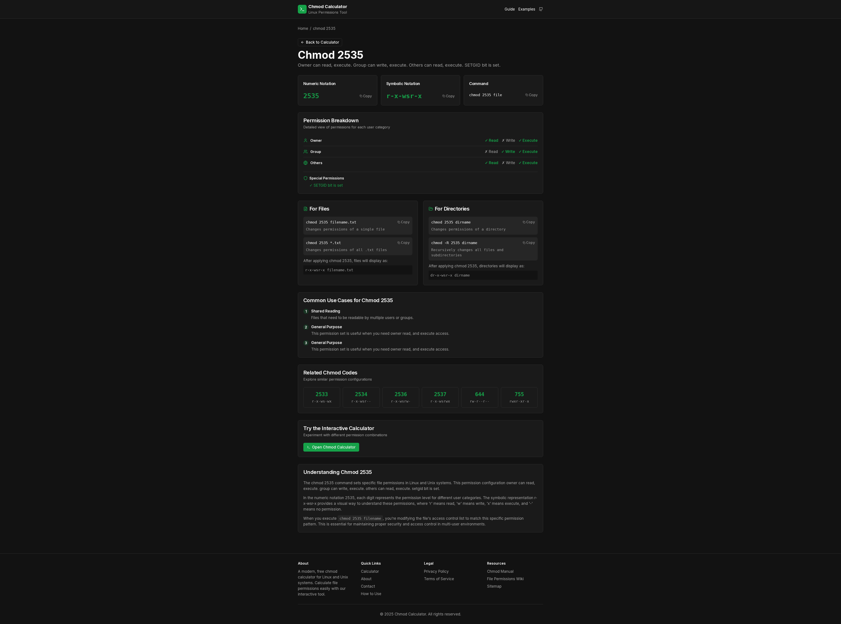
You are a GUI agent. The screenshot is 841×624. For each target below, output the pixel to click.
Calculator (370, 571)
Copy (367, 96)
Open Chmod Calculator (334, 447)
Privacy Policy (436, 571)
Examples (526, 9)
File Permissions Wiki (505, 579)
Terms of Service (439, 579)
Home (303, 28)
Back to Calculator (322, 42)
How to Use (371, 594)
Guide (510, 9)
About (366, 579)
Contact (368, 586)
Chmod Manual (500, 571)
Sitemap (494, 586)
